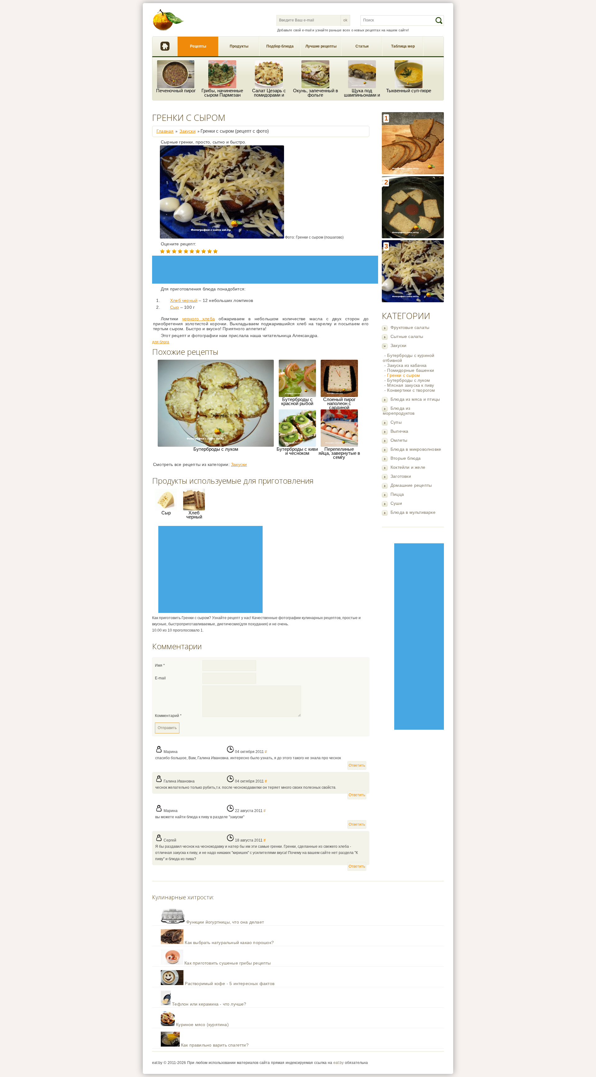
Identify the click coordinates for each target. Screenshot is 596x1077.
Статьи (361, 46)
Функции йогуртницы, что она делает (225, 922)
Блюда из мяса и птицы (415, 399)
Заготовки (401, 476)
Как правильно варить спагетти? (215, 1045)
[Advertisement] (419, 636)
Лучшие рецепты (320, 46)
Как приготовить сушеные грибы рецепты (227, 963)
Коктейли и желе (408, 467)
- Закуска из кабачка (405, 365)
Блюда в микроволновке (416, 449)
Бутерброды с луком (215, 449)
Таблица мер (403, 46)
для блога (160, 342)
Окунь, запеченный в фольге (315, 93)
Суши (396, 503)
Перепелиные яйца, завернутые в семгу (339, 453)
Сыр (174, 307)
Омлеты (399, 440)
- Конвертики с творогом (409, 390)
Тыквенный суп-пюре (408, 91)
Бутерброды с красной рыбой (297, 401)
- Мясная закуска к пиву (409, 385)
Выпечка (399, 431)
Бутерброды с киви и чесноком (297, 451)
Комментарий (168, 716)
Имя (160, 665)
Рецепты (198, 46)
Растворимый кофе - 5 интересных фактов (229, 983)
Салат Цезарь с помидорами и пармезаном (269, 93)
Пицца (397, 494)
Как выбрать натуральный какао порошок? (229, 942)
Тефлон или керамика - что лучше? (209, 1004)
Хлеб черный (183, 300)
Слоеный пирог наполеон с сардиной (339, 403)
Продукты (239, 46)
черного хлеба (198, 318)
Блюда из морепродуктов (399, 411)
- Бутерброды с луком (407, 380)
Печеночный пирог (176, 91)
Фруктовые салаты (410, 327)
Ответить (357, 765)
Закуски (398, 345)
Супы (396, 422)
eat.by (338, 1063)
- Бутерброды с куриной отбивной (408, 358)
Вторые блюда (406, 458)
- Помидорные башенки (409, 370)
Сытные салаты (407, 336)
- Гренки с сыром (402, 375)
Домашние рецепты (411, 485)
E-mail (160, 678)
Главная (164, 46)
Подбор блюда (280, 46)
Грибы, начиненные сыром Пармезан (222, 93)
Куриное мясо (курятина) (202, 1024)
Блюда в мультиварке (413, 512)
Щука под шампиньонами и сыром (362, 93)
